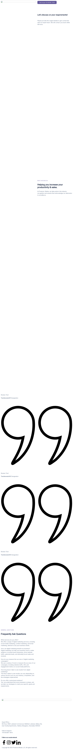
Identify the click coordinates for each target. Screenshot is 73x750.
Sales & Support (6, 731)
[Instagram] (9, 742)
